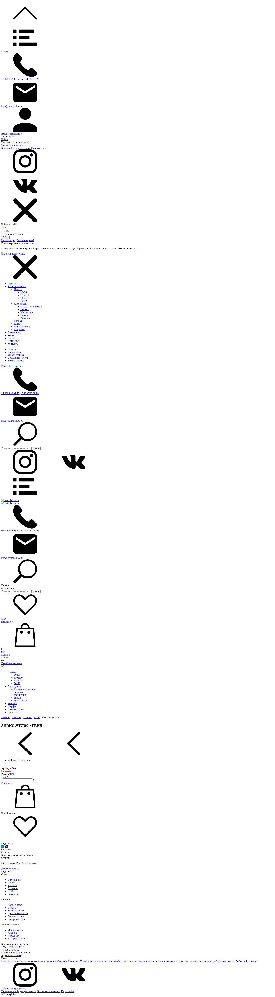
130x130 (24, 298)
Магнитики (26, 312)
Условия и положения (48, 991)
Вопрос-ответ (15, 352)
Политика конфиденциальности (18, 991)
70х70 (23, 300)
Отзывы (12, 349)
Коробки (18, 320)
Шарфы (18, 323)
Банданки (19, 329)
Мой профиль (15, 930)
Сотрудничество (16, 919)
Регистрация (15, 133)
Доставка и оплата (18, 357)
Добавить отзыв (10, 868)
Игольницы (26, 318)
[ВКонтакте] (2, 846)
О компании (14, 879)
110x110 (24, 295)
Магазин (16, 717)
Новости (12, 885)
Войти (4, 139)
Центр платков (18, 988)
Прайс (11, 891)
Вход (4, 133)
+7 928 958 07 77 (10, 79)
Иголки (24, 315)
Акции (11, 882)
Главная (12, 283)
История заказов (16, 938)
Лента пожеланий (20, 148)
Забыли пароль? (25, 240)
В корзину (6, 783)
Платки (18, 289)
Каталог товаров (17, 286)
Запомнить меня (13, 234)
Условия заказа (16, 354)
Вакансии (13, 888)
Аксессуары (20, 303)
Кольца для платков (31, 306)
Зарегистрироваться (12, 145)
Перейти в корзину (11, 663)
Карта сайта (67, 991)
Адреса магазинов (11, 955)
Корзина (5, 148)
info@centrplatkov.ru (12, 106)
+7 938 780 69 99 (30, 79)
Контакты (13, 894)
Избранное (13, 935)
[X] (6, 846)
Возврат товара (16, 360)
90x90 (23, 292)
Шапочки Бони (22, 326)
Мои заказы (37, 148)
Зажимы (24, 309)
